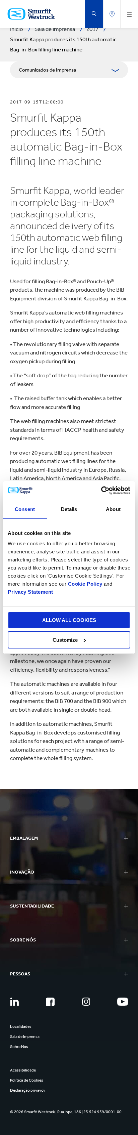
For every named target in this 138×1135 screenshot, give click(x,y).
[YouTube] (122, 1002)
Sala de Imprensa (25, 1036)
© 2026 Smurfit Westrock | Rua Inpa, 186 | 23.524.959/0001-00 (66, 1111)
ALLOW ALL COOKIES (69, 620)
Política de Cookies (26, 1080)
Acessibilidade (23, 1070)
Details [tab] (69, 509)
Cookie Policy (85, 584)
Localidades (20, 1026)
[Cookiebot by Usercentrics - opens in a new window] (101, 490)
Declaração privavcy (27, 1090)
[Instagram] (86, 1002)
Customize (65, 640)
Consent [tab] (25, 509)
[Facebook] (50, 1002)
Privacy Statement (30, 592)
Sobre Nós (19, 1046)
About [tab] (113, 509)
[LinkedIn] (14, 1002)
